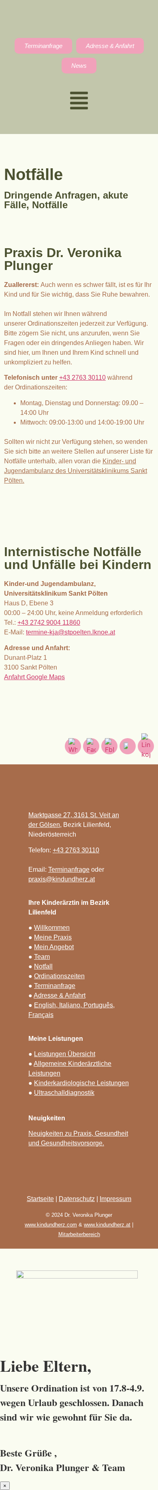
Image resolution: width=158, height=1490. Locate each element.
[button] (79, 101)
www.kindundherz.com (51, 1225)
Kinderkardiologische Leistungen (81, 1083)
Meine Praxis (53, 937)
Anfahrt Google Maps (34, 677)
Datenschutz (77, 1198)
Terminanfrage (69, 869)
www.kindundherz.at (107, 1225)
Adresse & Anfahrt (59, 995)
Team (42, 956)
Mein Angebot (54, 947)
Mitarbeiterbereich (79, 1234)
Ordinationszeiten (59, 976)
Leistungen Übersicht (64, 1054)
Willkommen (52, 927)
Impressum (115, 1198)
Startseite (40, 1198)
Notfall (43, 966)
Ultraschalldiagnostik (64, 1092)
